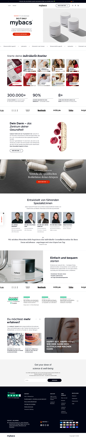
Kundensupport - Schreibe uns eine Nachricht (35, 399)
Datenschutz (75, 401)
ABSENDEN (54, 380)
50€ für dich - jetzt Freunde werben (53, 398)
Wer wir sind (64, 398)
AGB (73, 403)
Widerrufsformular (28, 406)
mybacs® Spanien (63, 404)
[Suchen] (72, 5)
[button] (72, 1)
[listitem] (29, 65)
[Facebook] (45, 425)
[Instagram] (43, 425)
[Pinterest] (48, 425)
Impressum (74, 398)
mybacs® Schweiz (63, 408)
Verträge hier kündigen (29, 404)
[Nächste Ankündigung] (65, 1)
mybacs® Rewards (52, 403)
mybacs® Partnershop (64, 412)
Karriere (63, 400)
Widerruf (74, 396)
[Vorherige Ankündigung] (8, 1)
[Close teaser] (3, 213)
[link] (21, 16)
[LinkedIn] (41, 425)
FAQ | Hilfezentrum (29, 396)
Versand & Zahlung (28, 409)
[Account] (75, 5)
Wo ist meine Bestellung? (30, 401)
